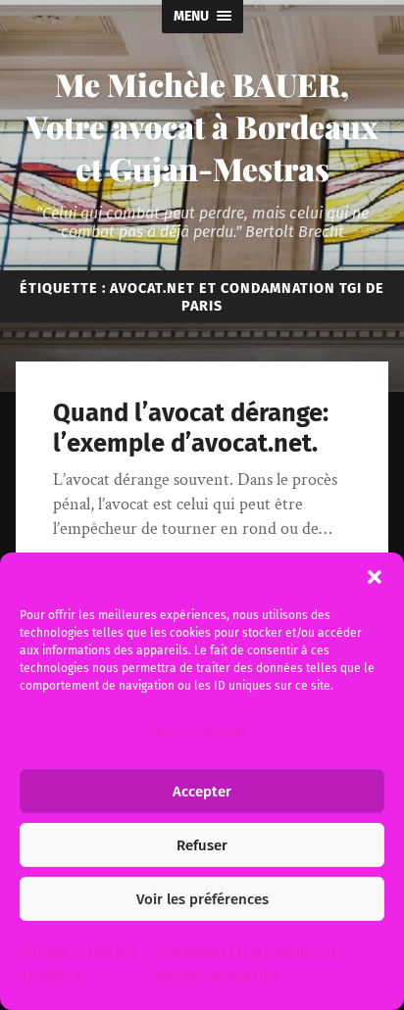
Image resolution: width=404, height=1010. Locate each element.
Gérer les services (197, 730)
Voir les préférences (202, 899)
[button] (374, 577)
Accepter (202, 791)
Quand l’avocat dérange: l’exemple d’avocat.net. (190, 428)
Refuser (202, 845)
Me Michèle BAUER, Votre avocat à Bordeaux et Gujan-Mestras (202, 126)
